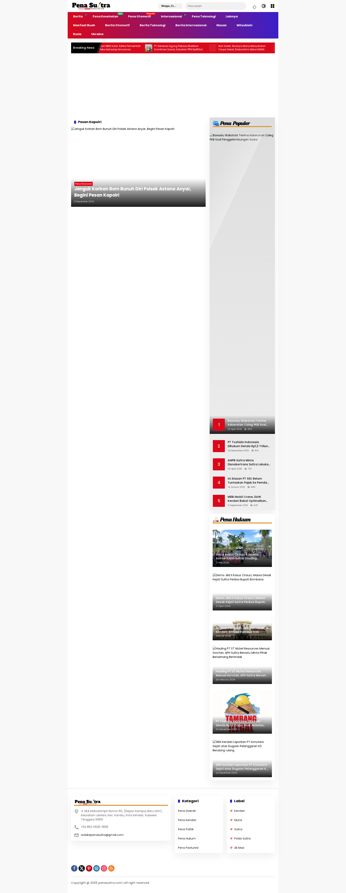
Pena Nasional (83, 183)
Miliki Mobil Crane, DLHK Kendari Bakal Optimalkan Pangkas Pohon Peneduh (247, 499)
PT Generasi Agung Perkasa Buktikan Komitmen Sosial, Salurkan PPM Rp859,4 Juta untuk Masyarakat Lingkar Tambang (158, 47)
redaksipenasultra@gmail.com (102, 835)
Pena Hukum (187, 838)
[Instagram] (104, 868)
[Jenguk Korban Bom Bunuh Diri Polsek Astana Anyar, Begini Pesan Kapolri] (138, 167)
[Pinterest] (89, 868)
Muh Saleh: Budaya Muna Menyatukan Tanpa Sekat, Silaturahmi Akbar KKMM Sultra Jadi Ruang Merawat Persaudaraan (222, 47)
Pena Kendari (187, 820)
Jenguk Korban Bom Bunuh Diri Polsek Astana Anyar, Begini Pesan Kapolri (132, 192)
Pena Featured (188, 848)
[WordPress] (96, 868)
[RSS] (111, 868)
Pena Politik (186, 829)
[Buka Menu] (272, 6)
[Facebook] (74, 868)
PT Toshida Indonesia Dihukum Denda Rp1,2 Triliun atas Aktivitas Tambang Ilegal (248, 444)
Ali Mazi (239, 848)
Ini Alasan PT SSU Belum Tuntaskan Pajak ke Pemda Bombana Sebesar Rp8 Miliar (249, 481)
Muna (238, 820)
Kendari (239, 811)
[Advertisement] (173, 85)
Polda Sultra (242, 838)
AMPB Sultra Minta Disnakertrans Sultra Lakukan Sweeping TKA (249, 462)
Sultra (238, 829)
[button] (253, 6)
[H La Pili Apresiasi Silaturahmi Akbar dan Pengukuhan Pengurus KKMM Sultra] (257, 48)
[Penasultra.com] (91, 6)
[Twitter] (81, 868)
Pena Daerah (187, 811)
